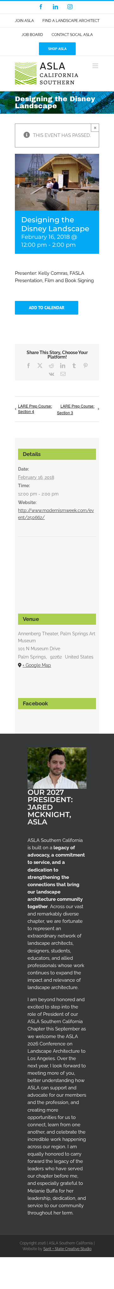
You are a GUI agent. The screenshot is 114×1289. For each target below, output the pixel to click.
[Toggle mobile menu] (95, 65)
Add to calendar (46, 307)
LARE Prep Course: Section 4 (35, 408)
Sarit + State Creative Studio (67, 1249)
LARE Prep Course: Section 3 (75, 409)
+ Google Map (36, 665)
